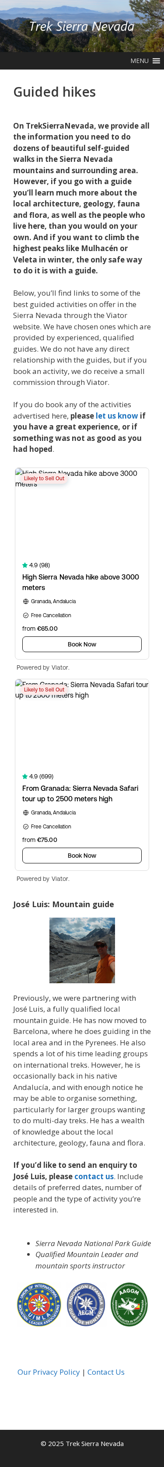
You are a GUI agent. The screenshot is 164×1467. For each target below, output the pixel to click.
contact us (94, 1176)
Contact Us (106, 1372)
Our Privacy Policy (48, 1372)
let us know (117, 416)
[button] (139, 61)
